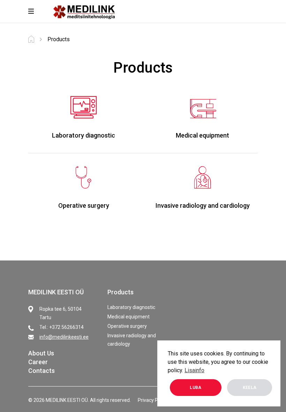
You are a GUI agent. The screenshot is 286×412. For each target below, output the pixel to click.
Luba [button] (195, 387)
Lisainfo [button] (194, 370)
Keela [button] (250, 387)
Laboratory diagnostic (131, 307)
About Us (41, 353)
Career (38, 362)
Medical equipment (128, 316)
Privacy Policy (153, 400)
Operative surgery (127, 326)
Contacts (41, 370)
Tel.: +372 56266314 (61, 327)
